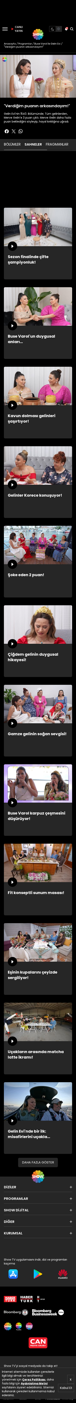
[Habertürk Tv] (26, 1299)
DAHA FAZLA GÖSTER (38, 1162)
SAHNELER (33, 144)
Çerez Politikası (33, 1380)
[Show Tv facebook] (6, 131)
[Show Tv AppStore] (13, 1274)
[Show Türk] (19, 1326)
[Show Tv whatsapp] (20, 131)
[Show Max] (30, 1326)
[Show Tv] (38, 34)
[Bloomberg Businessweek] (48, 1312)
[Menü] (5, 28)
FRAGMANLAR (57, 144)
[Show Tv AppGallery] (63, 1274)
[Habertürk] (10, 1299)
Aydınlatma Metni (34, 1383)
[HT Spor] (41, 1299)
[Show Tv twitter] (14, 131)
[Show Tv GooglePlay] (38, 1274)
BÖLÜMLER (12, 144)
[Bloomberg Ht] (16, 1312)
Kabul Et (66, 1388)
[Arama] (72, 29)
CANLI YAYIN (18, 29)
